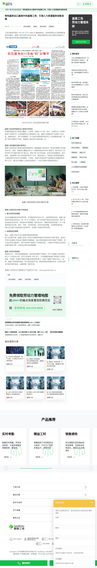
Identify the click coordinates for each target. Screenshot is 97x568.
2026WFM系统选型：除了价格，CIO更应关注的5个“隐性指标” (14, 359)
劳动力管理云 (27, 26)
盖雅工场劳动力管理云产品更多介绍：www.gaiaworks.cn (30, 270)
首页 (7, 9)
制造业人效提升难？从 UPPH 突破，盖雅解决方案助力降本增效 (55, 364)
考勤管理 (51, 26)
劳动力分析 (83, 157)
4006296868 (75, 172)
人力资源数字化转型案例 (79, 167)
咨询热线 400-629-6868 (28, 308)
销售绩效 (74, 157)
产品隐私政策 (24, 554)
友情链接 (34, 554)
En (78, 4)
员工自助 (74, 162)
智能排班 (85, 148)
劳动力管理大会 (76, 143)
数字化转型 (43, 26)
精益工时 (82, 152)
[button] (6, 468)
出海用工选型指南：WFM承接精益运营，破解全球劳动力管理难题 (35, 361)
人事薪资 (82, 162)
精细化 (35, 26)
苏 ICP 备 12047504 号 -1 (47, 554)
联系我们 (26, 563)
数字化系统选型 (15, 9)
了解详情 (6, 457)
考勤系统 (74, 152)
